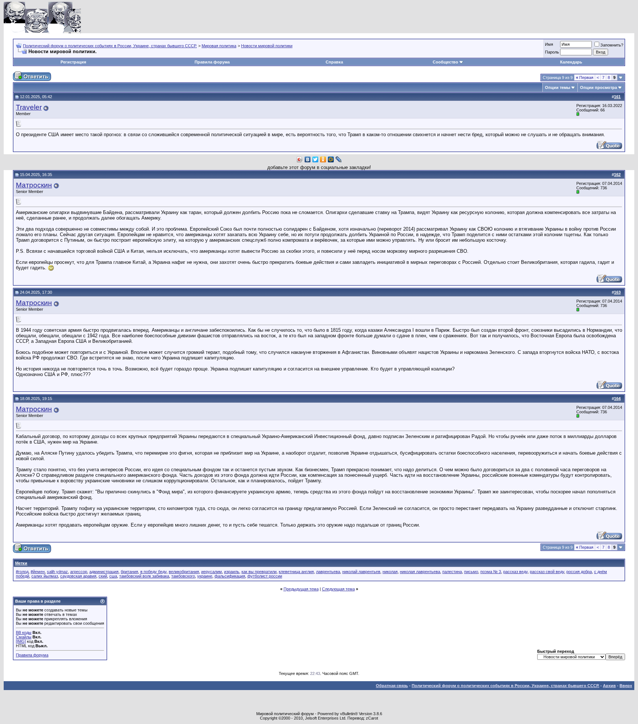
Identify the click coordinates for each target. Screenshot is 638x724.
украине (204, 576)
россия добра (579, 571)
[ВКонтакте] (308, 159)
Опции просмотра (598, 87)
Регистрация (73, 62)
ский (103, 576)
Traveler (29, 107)
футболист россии (264, 576)
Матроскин (34, 185)
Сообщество (445, 62)
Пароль (552, 52)
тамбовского (183, 576)
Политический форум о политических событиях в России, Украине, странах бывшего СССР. (110, 46)
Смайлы (23, 637)
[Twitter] (315, 159)
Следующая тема (338, 589)
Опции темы (557, 87)
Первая (584, 77)
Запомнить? (611, 45)
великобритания (184, 571)
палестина (452, 571)
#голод (22, 571)
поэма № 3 (490, 571)
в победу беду (153, 571)
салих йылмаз (44, 576)
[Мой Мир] (331, 159)
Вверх (626, 685)
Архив (609, 685)
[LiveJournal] (339, 159)
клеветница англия (296, 571)
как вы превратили (259, 571)
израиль (231, 571)
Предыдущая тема (301, 589)
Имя (549, 44)
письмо (471, 571)
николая (390, 571)
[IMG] (21, 641)
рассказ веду (515, 571)
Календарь (571, 62)
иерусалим (211, 571)
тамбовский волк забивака (144, 576)
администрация (104, 571)
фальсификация (230, 576)
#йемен (38, 571)
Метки (21, 563)
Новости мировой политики (266, 46)
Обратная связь (392, 685)
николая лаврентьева (420, 571)
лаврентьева (328, 571)
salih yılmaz (57, 571)
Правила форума (212, 62)
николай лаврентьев (361, 571)
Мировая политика (219, 46)
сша (113, 576)
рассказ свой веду (547, 571)
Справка (334, 62)
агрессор (78, 571)
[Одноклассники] (323, 159)
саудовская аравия (78, 576)
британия (129, 571)
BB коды (23, 632)
